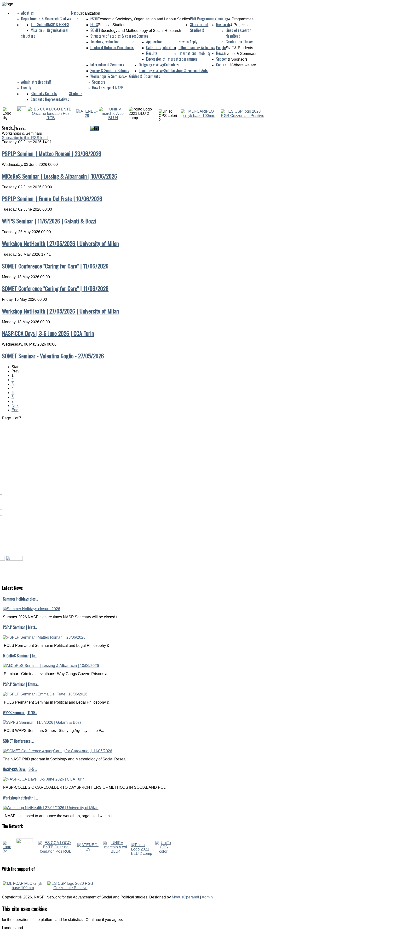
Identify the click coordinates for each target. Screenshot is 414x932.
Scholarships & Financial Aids (186, 70)
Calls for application (161, 47)
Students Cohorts (44, 93)
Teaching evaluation (104, 42)
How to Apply (187, 42)
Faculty (26, 88)
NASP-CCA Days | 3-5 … (20, 769)
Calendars (171, 65)
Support (222, 59)
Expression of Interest (162, 59)
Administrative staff (36, 82)
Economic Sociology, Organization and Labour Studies (143, 19)
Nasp (74, 13)
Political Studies (111, 25)
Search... (8, 128)
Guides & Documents (144, 76)
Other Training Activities (196, 47)
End (15, 410)
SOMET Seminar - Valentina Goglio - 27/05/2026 (53, 355)
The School (39, 24)
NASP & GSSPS (58, 24)
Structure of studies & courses (113, 36)
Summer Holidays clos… (20, 599)
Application (154, 42)
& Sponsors (237, 59)
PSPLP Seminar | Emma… (21, 684)
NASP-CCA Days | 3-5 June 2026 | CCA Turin (48, 333)
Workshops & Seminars (107, 76)
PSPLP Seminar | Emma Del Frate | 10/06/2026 (52, 198)
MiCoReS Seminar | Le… (20, 656)
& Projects (238, 25)
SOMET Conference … (18, 741)
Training (222, 19)
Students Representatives (50, 99)
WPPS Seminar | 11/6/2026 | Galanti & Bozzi (49, 220)
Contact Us (224, 65)
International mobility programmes (194, 56)
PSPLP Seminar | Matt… (20, 627)
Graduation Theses (239, 42)
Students (75, 93)
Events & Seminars (240, 54)
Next (15, 406)
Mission (36, 30)
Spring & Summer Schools (109, 70)
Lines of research (238, 30)
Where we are (244, 65)
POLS (94, 24)
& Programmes (240, 19)
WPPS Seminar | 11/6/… (20, 712)
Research (223, 24)
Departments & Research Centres (46, 19)
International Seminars (107, 65)
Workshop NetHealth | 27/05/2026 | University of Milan (60, 243)
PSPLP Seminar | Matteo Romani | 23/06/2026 (51, 153)
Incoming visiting (151, 70)
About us (27, 13)
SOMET (95, 30)
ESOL (93, 19)
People (221, 47)
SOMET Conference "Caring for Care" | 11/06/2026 (55, 265)
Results (151, 53)
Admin (207, 897)
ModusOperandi (185, 897)
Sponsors (98, 82)
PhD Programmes (203, 19)
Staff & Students (239, 48)
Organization (89, 13)
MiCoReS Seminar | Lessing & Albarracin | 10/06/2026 (59, 176)
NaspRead (233, 36)
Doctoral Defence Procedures (112, 47)
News (220, 53)
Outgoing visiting (151, 65)
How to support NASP (107, 88)
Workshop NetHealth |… (20, 798)
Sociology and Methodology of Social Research (140, 31)
